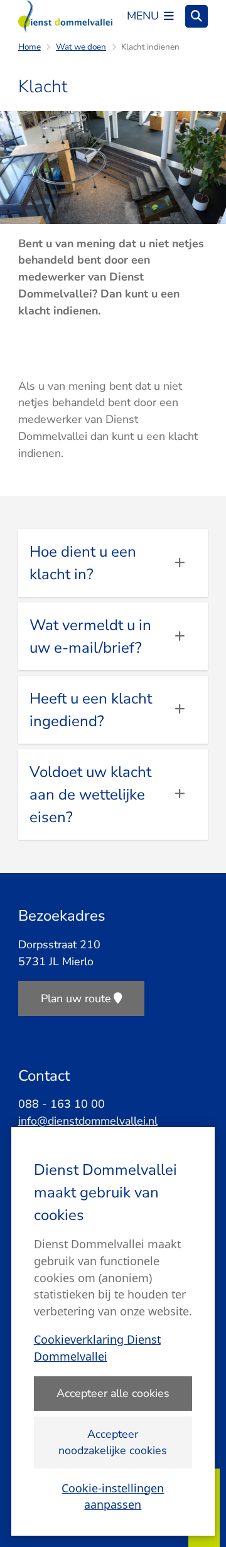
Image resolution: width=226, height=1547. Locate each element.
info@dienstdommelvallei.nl (88, 1120)
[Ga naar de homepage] (65, 16)
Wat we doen (81, 47)
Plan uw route (76, 998)
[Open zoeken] (196, 16)
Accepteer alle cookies (113, 1393)
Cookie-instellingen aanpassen (113, 1496)
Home (29, 47)
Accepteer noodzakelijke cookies (112, 1443)
